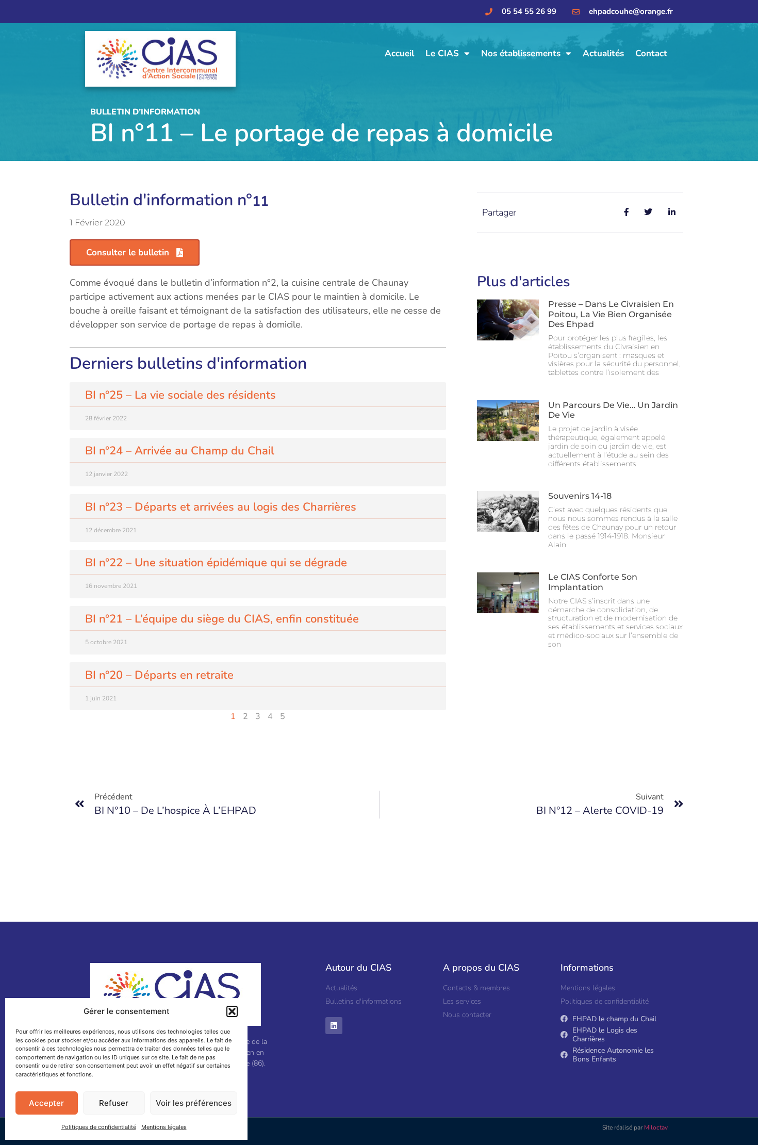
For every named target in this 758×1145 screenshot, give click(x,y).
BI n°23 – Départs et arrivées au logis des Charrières (220, 507)
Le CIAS (442, 53)
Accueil (399, 53)
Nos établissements (521, 53)
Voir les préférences (194, 1103)
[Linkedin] (333, 1025)
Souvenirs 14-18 (580, 496)
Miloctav (656, 1127)
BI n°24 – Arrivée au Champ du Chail (179, 451)
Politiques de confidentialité (98, 1127)
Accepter (46, 1103)
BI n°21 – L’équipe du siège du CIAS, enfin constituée (222, 619)
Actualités (603, 53)
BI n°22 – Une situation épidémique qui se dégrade (216, 562)
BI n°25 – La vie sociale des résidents (180, 395)
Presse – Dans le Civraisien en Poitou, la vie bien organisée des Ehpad (611, 314)
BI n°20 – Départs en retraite (159, 675)
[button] (232, 1011)
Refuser (113, 1103)
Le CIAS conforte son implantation (592, 582)
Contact (651, 53)
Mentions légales (164, 1127)
